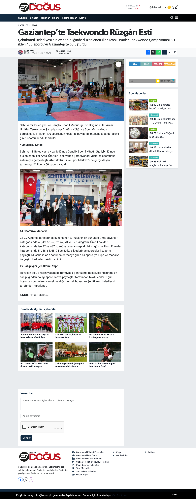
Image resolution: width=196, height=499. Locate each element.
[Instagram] (31, 479)
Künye (118, 452)
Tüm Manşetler (83, 468)
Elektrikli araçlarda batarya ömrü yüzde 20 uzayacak (162, 163)
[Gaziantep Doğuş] (40, 7)
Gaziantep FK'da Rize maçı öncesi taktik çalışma (34, 365)
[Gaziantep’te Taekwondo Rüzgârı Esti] (71, 90)
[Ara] (172, 18)
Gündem (23, 17)
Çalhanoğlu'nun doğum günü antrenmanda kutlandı (69, 365)
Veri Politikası (122, 455)
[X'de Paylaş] (153, 52)
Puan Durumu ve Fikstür (87, 465)
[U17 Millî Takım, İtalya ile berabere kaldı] (71, 322)
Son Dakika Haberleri (86, 471)
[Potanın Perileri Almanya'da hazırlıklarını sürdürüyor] (37, 322)
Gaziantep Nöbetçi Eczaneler (90, 452)
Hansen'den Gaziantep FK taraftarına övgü (102, 365)
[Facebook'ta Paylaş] (148, 52)
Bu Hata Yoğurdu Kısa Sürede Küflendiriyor (162, 135)
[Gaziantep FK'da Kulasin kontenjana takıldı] (105, 322)
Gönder (27, 437)
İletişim (151, 452)
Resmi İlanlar (69, 17)
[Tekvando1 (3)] (71, 197)
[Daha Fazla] (164, 52)
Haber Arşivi (82, 474)
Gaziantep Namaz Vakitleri (89, 458)
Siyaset (34, 17)
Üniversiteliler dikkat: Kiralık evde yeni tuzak (162, 149)
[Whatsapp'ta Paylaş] (158, 52)
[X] (25, 479)
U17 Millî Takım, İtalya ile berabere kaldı (68, 336)
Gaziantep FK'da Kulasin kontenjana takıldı (101, 336)
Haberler (23, 25)
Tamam (175, 495)
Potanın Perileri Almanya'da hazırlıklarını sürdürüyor (35, 336)
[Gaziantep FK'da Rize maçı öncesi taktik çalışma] (37, 351)
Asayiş (83, 17)
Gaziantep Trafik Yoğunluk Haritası (92, 462)
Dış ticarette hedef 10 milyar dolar (160, 106)
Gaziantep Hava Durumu (87, 455)
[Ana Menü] (176, 18)
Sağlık (153, 101)
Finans (56, 17)
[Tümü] (174, 93)
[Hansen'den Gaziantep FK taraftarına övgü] (105, 351)
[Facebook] (20, 479)
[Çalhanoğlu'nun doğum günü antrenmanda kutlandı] (71, 351)
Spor (34, 25)
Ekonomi (154, 115)
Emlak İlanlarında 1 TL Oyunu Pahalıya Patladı (162, 121)
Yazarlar (45, 17)
